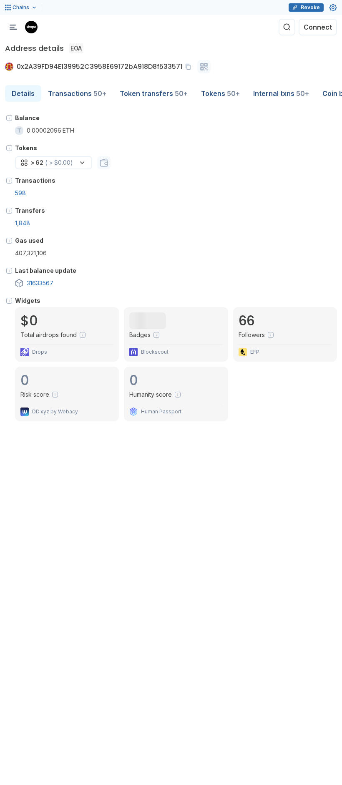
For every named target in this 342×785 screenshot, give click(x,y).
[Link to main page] (31, 27)
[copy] (190, 67)
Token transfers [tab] (154, 93)
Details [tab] (23, 93)
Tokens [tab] (220, 93)
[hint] (9, 118)
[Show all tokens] (104, 162)
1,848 (22, 222)
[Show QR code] (204, 66)
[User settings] (333, 7)
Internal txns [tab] (281, 93)
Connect (318, 27)
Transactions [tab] (77, 93)
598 (20, 192)
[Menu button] (13, 27)
